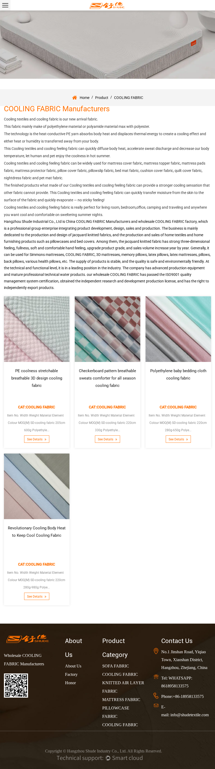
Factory (71, 674)
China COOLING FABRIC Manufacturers (98, 221)
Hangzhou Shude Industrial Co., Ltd (33, 221)
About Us (73, 666)
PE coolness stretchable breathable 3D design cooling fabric (36, 378)
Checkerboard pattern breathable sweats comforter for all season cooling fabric (107, 378)
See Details (35, 439)
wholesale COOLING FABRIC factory (167, 221)
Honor (70, 683)
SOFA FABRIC (115, 666)
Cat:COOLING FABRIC (36, 407)
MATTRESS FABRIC (121, 699)
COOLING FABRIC (120, 674)
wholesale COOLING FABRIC (116, 274)
